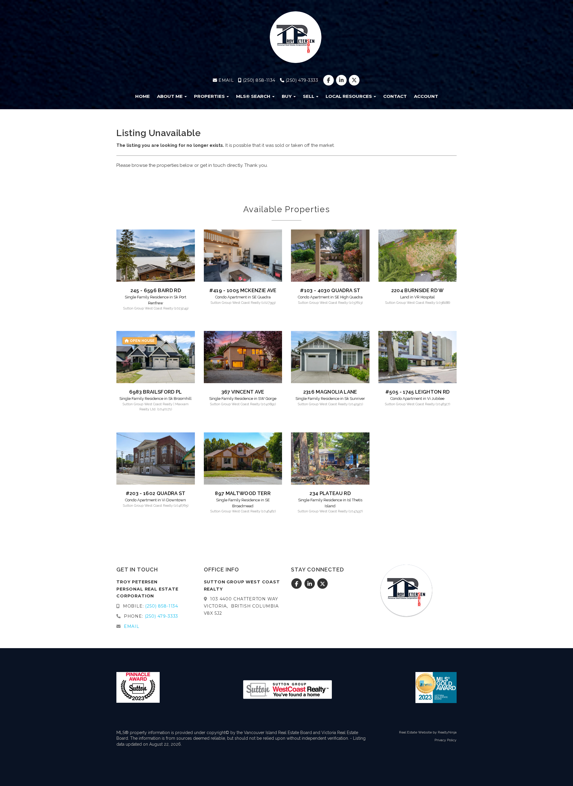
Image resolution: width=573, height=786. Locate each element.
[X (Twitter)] (354, 80)
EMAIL (225, 80)
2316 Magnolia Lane (330, 392)
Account (426, 96)
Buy (287, 96)
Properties (210, 96)
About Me (170, 96)
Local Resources (349, 96)
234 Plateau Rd (330, 493)
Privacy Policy (446, 740)
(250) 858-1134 (258, 80)
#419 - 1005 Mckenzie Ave (243, 290)
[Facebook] (329, 80)
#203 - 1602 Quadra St (156, 493)
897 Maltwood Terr (243, 493)
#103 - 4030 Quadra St (330, 290)
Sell (309, 96)
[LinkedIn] (341, 80)
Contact (395, 96)
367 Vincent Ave (242, 392)
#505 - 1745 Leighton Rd (417, 392)
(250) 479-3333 (301, 80)
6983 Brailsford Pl (155, 392)
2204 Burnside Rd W (417, 290)
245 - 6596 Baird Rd (155, 290)
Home (142, 96)
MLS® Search (254, 96)
